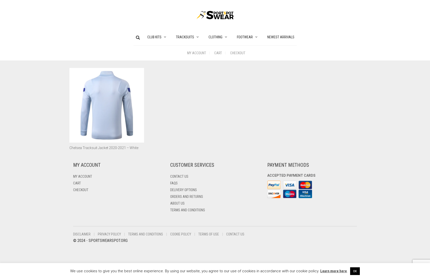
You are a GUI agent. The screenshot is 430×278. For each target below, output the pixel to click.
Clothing (215, 37)
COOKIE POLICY (180, 234)
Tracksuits (185, 37)
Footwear (245, 37)
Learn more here (333, 271)
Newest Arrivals (280, 37)
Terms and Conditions (187, 210)
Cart (218, 53)
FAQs (174, 183)
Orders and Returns (186, 197)
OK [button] (355, 271)
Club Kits (154, 37)
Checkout (237, 53)
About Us (177, 203)
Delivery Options (183, 190)
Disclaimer (82, 234)
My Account (196, 53)
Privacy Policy (109, 234)
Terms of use (208, 234)
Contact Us (179, 176)
